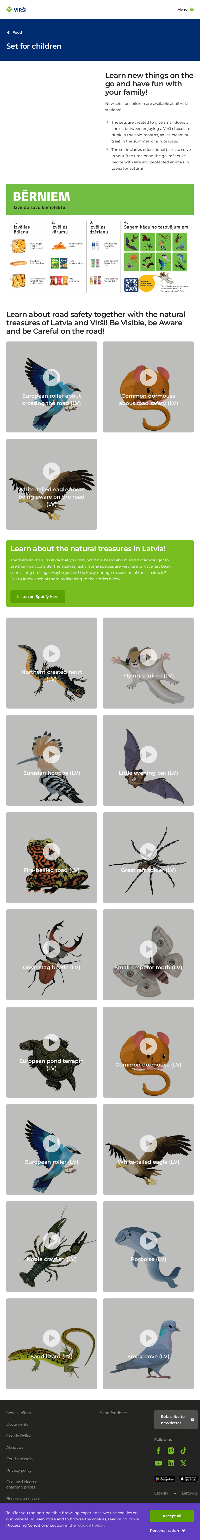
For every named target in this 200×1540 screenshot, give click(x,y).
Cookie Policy (90, 1525)
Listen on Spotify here (38, 596)
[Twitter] (183, 1463)
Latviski (161, 1493)
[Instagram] (171, 1450)
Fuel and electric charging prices (21, 1484)
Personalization (164, 1530)
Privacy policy (19, 1470)
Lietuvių (189, 1493)
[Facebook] (158, 1450)
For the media (19, 1458)
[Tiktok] (183, 1450)
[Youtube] (158, 1463)
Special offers (18, 1412)
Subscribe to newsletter (173, 1419)
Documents (17, 1424)
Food (17, 32)
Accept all (171, 1516)
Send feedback (114, 1412)
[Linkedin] (171, 1463)
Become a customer (25, 1498)
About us (14, 1447)
